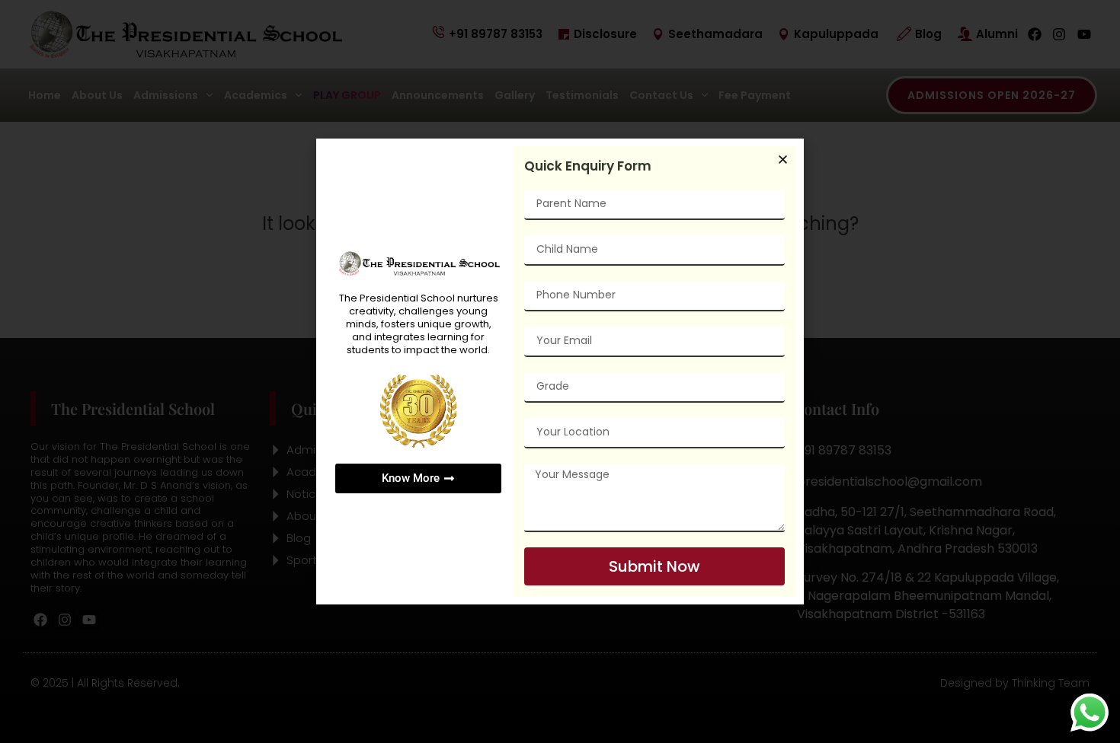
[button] (783, 159)
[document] (560, 371)
